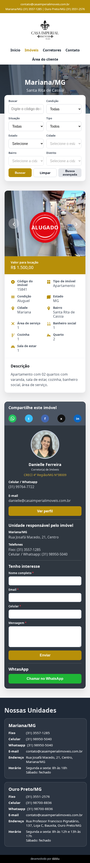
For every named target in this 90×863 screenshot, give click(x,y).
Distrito (51, 153)
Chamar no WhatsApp (45, 678)
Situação (14, 118)
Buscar (13, 101)
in (77, 418)
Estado (13, 135)
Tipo (49, 118)
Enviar (45, 655)
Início (15, 50)
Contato (73, 50)
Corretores (52, 50)
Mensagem (17, 623)
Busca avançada (70, 172)
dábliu (55, 859)
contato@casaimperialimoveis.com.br (45, 4)
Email (14, 590)
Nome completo (21, 573)
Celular (15, 606)
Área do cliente (45, 59)
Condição (52, 101)
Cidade (50, 135)
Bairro (12, 153)
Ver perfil (45, 511)
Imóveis (31, 50)
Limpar (45, 173)
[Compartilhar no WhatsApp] (12, 418)
